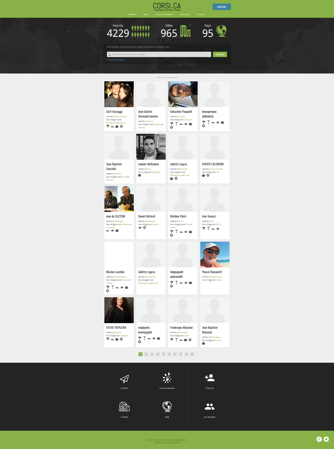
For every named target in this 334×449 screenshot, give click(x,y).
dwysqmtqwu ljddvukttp (209, 113)
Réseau (132, 14)
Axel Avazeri (209, 216)
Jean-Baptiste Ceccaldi (114, 166)
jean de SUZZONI (115, 216)
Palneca (141, 127)
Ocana (219, 280)
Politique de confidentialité (167, 442)
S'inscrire (221, 6)
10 (192, 354)
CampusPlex (181, 440)
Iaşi (212, 221)
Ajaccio (150, 121)
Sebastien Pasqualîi (181, 111)
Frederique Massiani (181, 327)
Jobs (146, 14)
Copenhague (120, 277)
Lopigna (124, 335)
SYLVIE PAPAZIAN (116, 327)
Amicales (184, 14)
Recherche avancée (116, 60)
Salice (172, 227)
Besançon (151, 221)
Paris (149, 169)
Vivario (122, 123)
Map (167, 417)
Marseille (183, 169)
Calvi (187, 175)
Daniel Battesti (146, 216)
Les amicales (209, 409)
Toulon (182, 116)
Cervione (110, 227)
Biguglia (156, 172)
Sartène (157, 124)
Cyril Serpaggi (114, 111)
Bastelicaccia (121, 116)
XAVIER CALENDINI (213, 164)
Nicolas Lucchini (115, 271)
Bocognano (111, 123)
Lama (186, 335)
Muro (218, 224)
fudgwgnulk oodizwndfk (176, 274)
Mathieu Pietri (178, 216)
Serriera (110, 180)
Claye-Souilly (217, 169)
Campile (188, 119)
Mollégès (119, 221)
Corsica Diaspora (164, 14)
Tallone (125, 224)
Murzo (125, 280)
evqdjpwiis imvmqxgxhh (145, 329)
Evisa (124, 177)
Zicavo (109, 283)
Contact (201, 14)
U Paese (124, 417)
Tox (217, 172)
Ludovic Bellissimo (148, 164)
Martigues (215, 337)
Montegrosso (176, 175)
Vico (188, 224)
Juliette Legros (178, 164)
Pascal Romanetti (212, 271)
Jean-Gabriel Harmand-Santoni (148, 113)
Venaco (155, 224)
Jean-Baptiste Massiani (210, 329)
